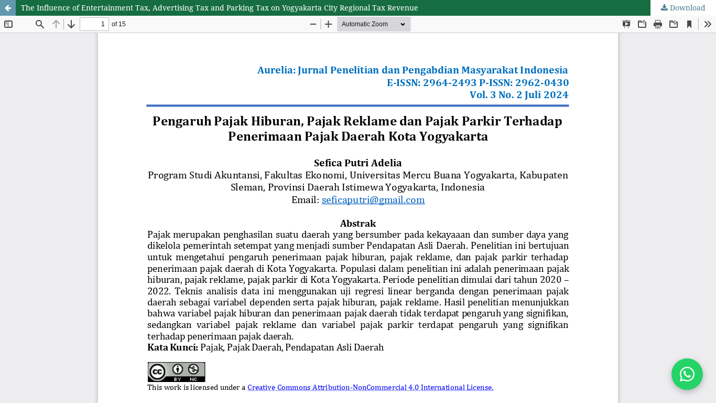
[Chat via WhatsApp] (687, 374)
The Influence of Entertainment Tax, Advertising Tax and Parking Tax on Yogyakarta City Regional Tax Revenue (219, 8)
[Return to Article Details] (8, 8)
